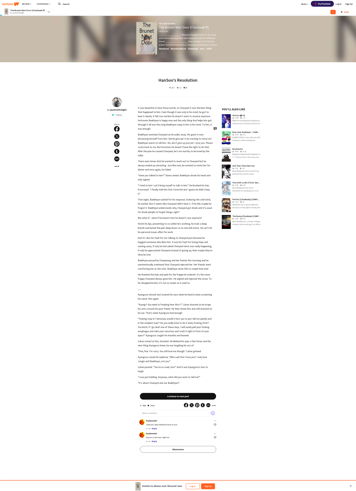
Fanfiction (163, 31)
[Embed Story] (117, 159)
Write (304, 4)
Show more (178, 449)
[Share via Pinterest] (117, 144)
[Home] (10, 4)
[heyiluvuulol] (142, 422)
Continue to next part (178, 396)
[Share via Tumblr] (117, 151)
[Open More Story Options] (117, 166)
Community (43, 3)
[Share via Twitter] (117, 136)
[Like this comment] (215, 424)
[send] (213, 413)
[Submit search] (59, 4)
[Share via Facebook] (117, 129)
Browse (26, 3)
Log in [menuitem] (339, 4)
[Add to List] (333, 12)
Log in (193, 486)
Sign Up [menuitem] (349, 4)
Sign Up (208, 486)
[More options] (215, 420)
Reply (154, 428)
